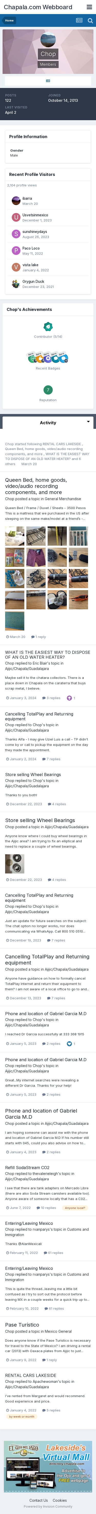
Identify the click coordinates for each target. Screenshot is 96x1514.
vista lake (30, 265)
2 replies (53, 1043)
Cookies (60, 1500)
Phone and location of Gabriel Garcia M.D (46, 1013)
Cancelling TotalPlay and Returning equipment (39, 716)
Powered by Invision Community (48, 1506)
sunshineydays (35, 232)
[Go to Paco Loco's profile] (16, 250)
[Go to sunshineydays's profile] (16, 234)
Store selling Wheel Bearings (33, 774)
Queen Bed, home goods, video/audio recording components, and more (36, 486)
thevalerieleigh (45, 1173)
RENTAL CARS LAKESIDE (62, 444)
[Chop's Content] (48, 81)
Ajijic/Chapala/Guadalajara (27, 668)
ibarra (27, 198)
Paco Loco (31, 248)
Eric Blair (40, 663)
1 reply (40, 637)
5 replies (53, 1410)
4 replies (58, 804)
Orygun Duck (33, 281)
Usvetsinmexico (35, 215)
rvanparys (41, 1229)
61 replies (55, 1253)
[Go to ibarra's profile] (16, 200)
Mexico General (58, 1331)
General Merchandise (63, 499)
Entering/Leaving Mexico (29, 1223)
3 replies (53, 698)
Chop (9, 444)
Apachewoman (45, 1381)
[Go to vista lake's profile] (16, 267)
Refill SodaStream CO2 (27, 1167)
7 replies (53, 759)
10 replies (48, 1208)
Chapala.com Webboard (38, 7)
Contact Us (38, 1500)
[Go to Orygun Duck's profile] (16, 283)
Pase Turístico (22, 1325)
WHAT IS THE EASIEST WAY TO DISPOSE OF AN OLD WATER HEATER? (47, 655)
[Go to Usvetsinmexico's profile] (16, 217)
